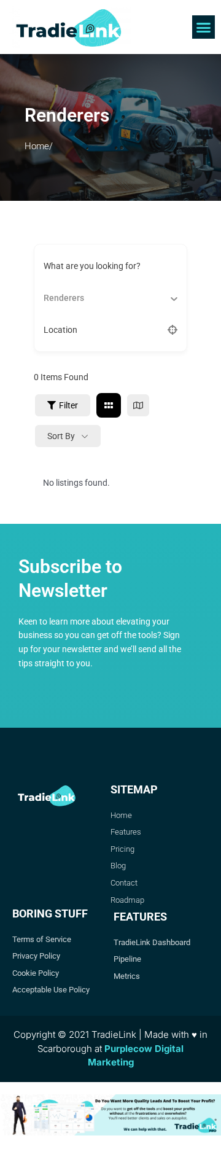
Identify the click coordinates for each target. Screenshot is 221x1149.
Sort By (61, 436)
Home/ (39, 146)
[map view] (138, 405)
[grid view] (108, 405)
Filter (68, 405)
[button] (203, 27)
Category (61, 297)
